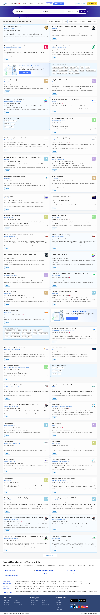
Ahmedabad (53, 581)
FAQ (5, 606)
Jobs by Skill (27, 588)
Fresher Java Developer (57, 67)
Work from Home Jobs (59, 586)
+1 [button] (21, 103)
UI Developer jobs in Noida (73, 573)
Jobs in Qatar (32, 583)
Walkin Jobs (44, 602)
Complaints (6, 604)
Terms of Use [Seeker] (92, 613)
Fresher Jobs (41, 586)
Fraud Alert (59, 609)
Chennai (33, 581)
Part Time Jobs (25, 586)
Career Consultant (61, 591)
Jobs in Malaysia (72, 583)
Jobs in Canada (81, 583)
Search (83, 11)
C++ (78, 67)
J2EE (70, 70)
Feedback (17, 602)
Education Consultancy (82, 591)
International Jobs (66, 588)
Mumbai (23, 581)
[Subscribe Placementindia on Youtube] (87, 607)
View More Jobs (49, 555)
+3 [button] (62, 103)
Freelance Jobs (49, 586)
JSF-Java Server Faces (62, 73)
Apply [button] (7, 39)
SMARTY (77, 73)
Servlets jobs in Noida (9, 570)
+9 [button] (69, 142)
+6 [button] (14, 180)
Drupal (53, 73)
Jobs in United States (53, 583)
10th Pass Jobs (76, 586)
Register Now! (24, 72)
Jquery (66, 67)
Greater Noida (13, 120)
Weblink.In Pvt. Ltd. (17, 613)
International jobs (46, 604)
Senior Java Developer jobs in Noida (13, 573)
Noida (6, 120)
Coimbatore (69, 581)
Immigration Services (70, 591)
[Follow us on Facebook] (71, 607)
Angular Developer (63, 70)
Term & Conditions (19, 604)
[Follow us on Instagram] (84, 607)
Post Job (92, 3)
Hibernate (54, 70)
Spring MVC (75, 70)
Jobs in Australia (89, 583)
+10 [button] (21, 219)
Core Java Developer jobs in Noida (44, 573)
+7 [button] (22, 200)
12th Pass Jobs (68, 586)
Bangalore (17, 581)
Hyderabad (42, 581)
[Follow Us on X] (74, 607)
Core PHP (88, 67)
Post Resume (59, 3)
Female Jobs (33, 604)
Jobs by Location (42, 588)
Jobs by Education (51, 588)
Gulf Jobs (59, 588)
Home (58, 600)
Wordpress (72, 67)
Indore (75, 581)
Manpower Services (37, 591)
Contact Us (59, 604)
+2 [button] (69, 219)
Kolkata (28, 581)
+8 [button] (69, 352)
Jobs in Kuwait (25, 583)
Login (50, 3)
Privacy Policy (84, 613)
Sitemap (59, 606)
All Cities (80, 581)
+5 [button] (69, 540)
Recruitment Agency (19, 591)
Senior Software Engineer (91, 70)
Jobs (24, 3)
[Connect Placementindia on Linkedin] (76, 607)
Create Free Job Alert (75, 588)
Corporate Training (93, 591)
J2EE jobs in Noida (71, 570)
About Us (59, 602)
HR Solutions (28, 591)
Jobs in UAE (17, 583)
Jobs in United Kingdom (42, 583)
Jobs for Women (33, 586)
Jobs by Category (19, 588)
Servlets (71, 73)
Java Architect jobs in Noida (11, 575)
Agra (12, 126)
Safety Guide (60, 607)
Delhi (13, 123)
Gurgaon (7, 126)
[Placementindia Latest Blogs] (82, 607)
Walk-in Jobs (18, 586)
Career (31, 3)
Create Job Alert (18, 606)
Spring (82, 67)
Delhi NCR (7, 123)
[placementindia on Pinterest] (79, 607)
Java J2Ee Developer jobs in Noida (44, 570)
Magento (82, 70)
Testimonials (7, 602)
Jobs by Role (34, 588)
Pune (48, 581)
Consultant (40, 3)
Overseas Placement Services (49, 591)
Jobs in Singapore (63, 583)
